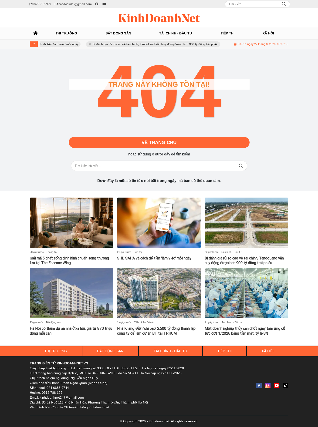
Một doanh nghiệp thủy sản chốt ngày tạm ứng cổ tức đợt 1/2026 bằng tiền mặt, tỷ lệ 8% (245, 331)
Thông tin (51, 252)
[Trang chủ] (35, 33)
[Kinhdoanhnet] (159, 17)
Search (284, 4)
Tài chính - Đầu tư (231, 252)
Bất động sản (53, 322)
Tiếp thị (137, 252)
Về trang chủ (159, 142)
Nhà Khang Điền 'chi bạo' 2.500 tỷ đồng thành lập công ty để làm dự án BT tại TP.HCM (156, 331)
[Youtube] (276, 385)
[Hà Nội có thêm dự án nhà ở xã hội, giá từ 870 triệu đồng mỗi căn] (71, 293)
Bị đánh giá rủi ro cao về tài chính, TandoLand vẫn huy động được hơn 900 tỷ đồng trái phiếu (146, 44)
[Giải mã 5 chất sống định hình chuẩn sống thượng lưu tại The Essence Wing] (71, 223)
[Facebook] (259, 385)
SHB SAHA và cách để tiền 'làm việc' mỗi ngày (154, 258)
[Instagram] (268, 385)
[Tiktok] (285, 385)
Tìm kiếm (241, 166)
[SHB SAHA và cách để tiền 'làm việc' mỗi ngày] (159, 223)
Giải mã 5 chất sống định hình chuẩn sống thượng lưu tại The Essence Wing (69, 260)
